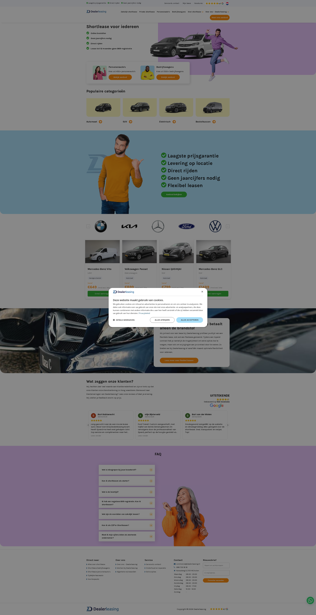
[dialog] (158, 307)
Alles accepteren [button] (189, 320)
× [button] (202, 292)
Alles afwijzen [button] (162, 320)
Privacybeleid (144, 313)
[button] (124, 320)
